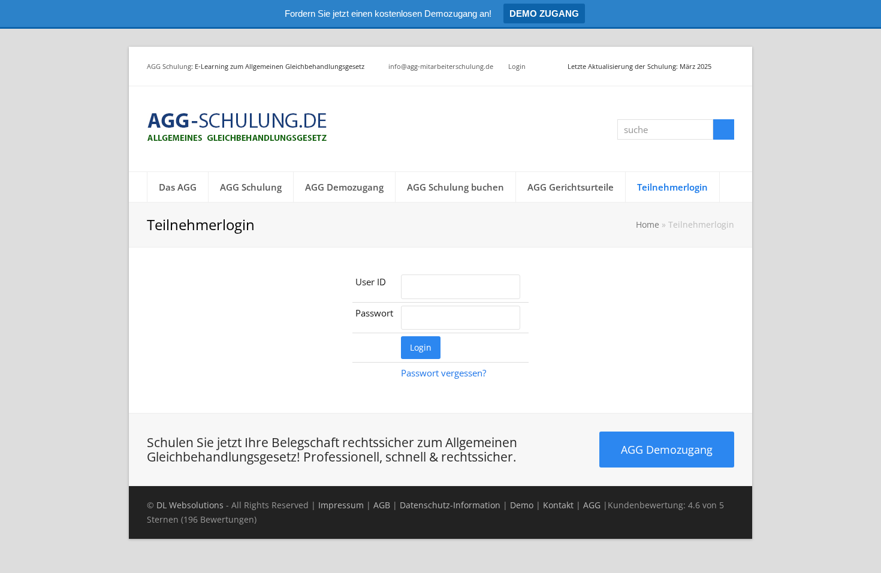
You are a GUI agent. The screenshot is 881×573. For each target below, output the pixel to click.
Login (517, 66)
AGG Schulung (169, 66)
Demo (521, 505)
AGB (381, 505)
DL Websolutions (190, 505)
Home (647, 224)
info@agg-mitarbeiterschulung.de (440, 66)
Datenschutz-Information (450, 505)
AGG (592, 505)
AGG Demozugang (667, 449)
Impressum (341, 505)
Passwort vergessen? (443, 373)
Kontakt (558, 505)
